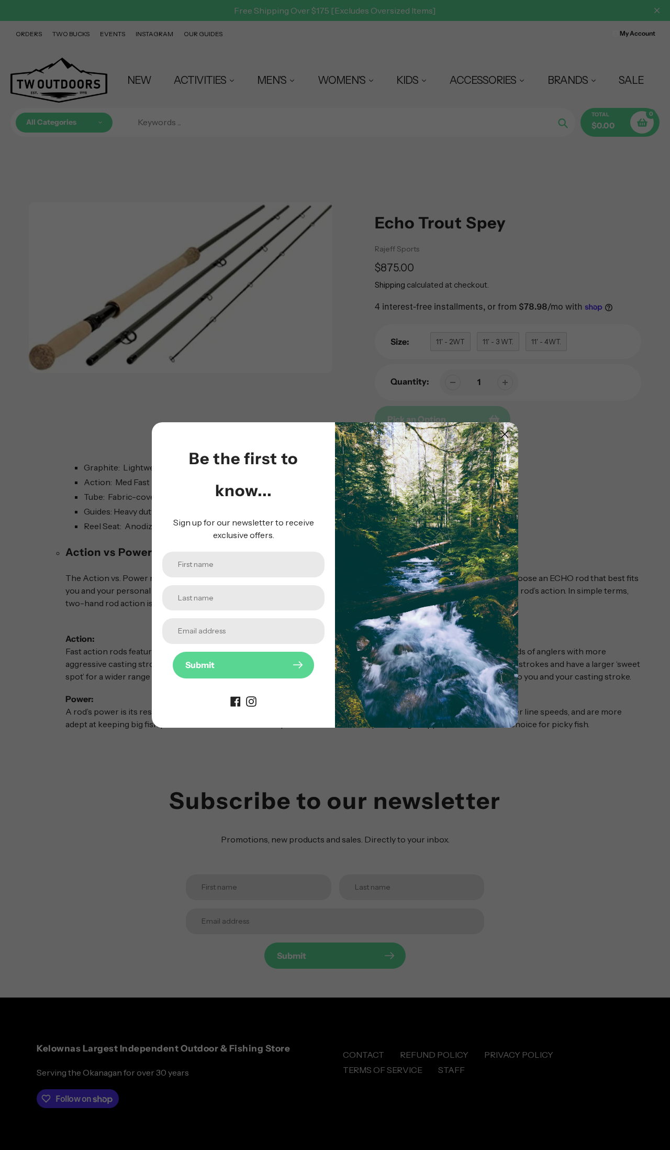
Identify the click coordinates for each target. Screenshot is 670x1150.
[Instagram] (251, 700)
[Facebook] (235, 700)
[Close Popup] (504, 434)
